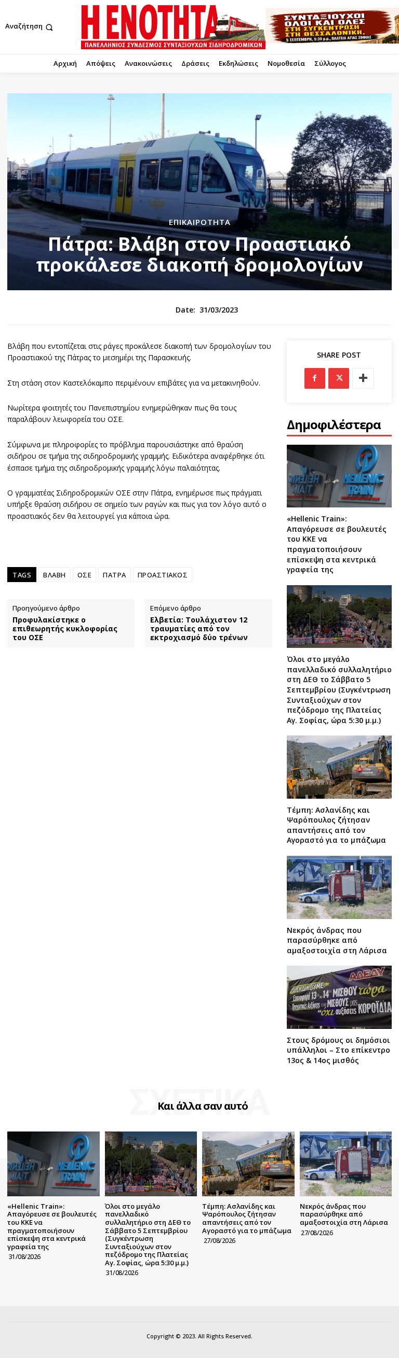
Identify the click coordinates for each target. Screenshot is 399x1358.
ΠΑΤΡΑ (114, 574)
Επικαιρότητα (200, 222)
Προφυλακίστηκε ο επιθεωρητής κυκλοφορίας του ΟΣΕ (64, 629)
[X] (338, 378)
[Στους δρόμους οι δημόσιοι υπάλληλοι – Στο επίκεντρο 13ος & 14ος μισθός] (339, 997)
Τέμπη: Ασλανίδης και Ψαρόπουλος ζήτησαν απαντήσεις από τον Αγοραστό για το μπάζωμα (336, 825)
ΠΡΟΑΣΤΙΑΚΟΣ (163, 574)
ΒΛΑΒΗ (54, 574)
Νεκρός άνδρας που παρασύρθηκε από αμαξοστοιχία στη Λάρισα (337, 940)
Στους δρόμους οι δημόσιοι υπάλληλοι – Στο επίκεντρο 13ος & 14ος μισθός (338, 1050)
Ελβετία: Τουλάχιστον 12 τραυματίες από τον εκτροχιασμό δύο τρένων (199, 629)
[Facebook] (314, 378)
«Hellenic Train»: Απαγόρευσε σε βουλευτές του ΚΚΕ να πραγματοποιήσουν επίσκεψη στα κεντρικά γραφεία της (337, 544)
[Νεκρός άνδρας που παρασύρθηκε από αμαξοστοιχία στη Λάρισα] (339, 887)
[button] (30, 27)
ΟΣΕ (84, 574)
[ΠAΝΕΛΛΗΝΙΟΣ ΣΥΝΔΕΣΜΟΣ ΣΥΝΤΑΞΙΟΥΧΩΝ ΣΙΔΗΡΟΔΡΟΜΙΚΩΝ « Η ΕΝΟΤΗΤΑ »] (173, 27)
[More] (363, 378)
